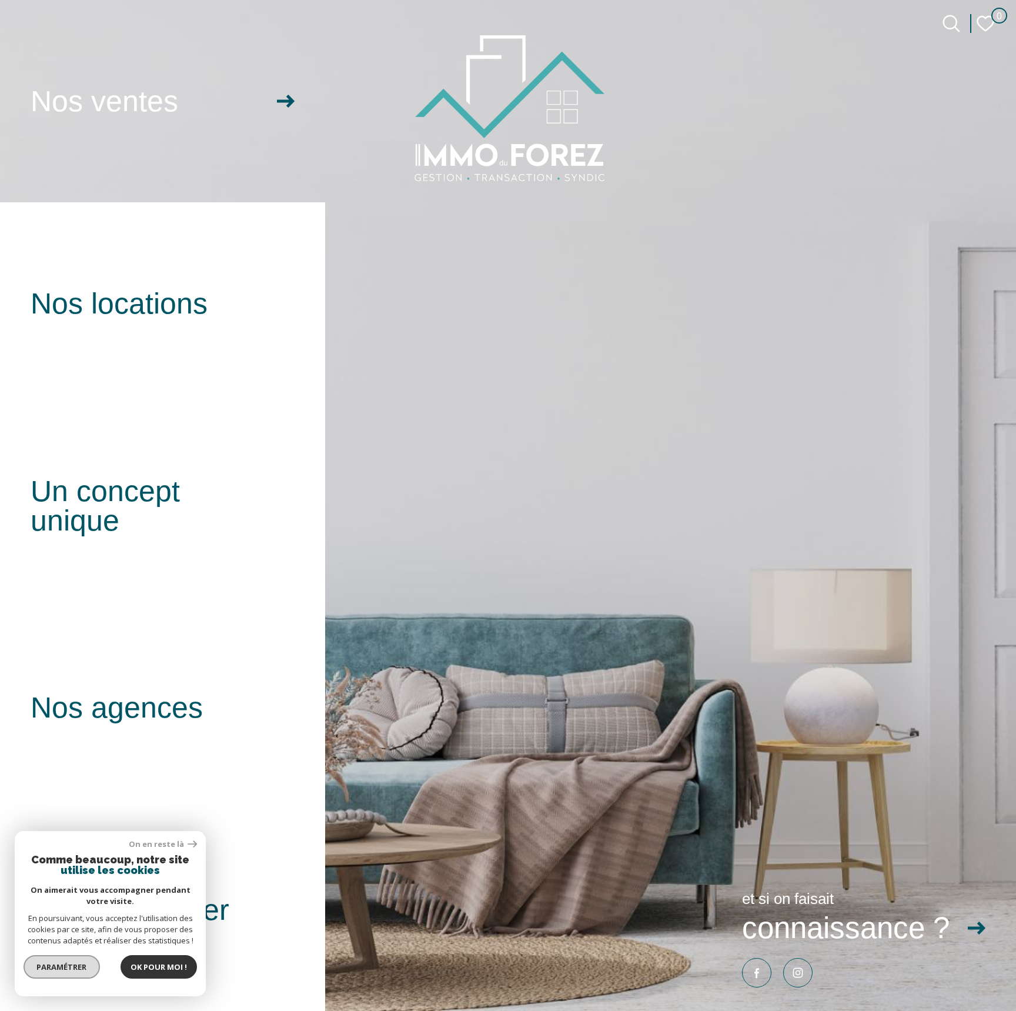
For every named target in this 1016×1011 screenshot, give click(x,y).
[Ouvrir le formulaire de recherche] (951, 23)
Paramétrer (62, 967)
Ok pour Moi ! (159, 967)
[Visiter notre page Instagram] (798, 972)
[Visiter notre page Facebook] (756, 972)
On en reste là (157, 844)
